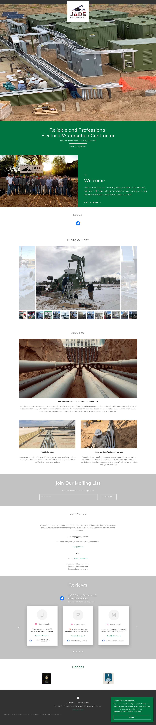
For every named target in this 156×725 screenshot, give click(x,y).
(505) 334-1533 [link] (78, 547)
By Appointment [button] (80, 558)
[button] (87, 558)
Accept (132, 717)
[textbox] (68, 497)
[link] (78, 2)
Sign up (108, 497)
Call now (78, 146)
